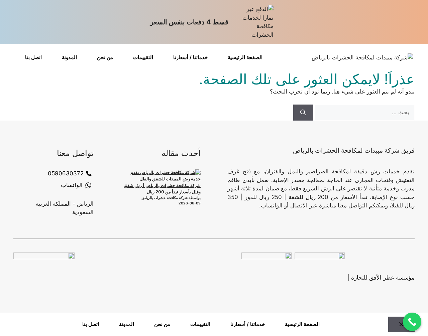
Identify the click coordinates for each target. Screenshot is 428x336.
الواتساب (72, 185)
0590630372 (66, 173)
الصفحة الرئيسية (245, 57)
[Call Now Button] (412, 322)
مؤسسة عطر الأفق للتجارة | (381, 277)
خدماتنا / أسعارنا (190, 57)
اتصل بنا (33, 57)
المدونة (69, 57)
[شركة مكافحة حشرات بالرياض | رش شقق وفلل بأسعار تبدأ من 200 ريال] (163, 175)
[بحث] (303, 113)
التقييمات (143, 57)
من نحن (105, 57)
